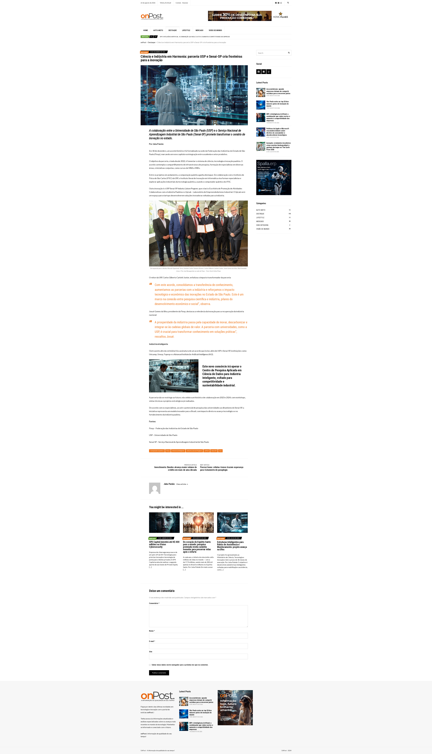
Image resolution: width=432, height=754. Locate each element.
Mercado (199, 30)
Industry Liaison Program (194, 451)
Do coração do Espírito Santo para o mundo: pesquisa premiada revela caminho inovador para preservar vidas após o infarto (197, 547)
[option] (225, 36)
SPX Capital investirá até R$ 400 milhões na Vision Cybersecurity (164, 544)
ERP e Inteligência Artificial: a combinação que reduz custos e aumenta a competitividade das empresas (278, 117)
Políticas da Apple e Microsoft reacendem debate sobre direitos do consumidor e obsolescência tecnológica (197, 37)
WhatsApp (281, 3)
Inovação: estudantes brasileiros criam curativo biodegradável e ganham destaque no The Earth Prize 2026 (278, 146)
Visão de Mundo (215, 30)
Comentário (154, 603)
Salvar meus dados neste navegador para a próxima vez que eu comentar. (180, 665)
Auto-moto (158, 30)
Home (145, 30)
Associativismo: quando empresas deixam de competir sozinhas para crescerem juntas (278, 91)
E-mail (152, 641)
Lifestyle (186, 30)
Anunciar (185, 3)
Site (150, 652)
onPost (207, 451)
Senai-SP (214, 451)
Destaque (173, 30)
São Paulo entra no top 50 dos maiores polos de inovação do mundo (277, 103)
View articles (181, 484)
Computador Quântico (157, 451)
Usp (220, 451)
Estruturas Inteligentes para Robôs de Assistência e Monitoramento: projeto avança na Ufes (232, 546)
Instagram (278, 3)
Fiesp (168, 451)
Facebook (276, 3)
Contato (178, 3)
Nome (152, 631)
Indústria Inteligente (178, 451)
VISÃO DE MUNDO (262, 229)
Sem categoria (262, 225)
